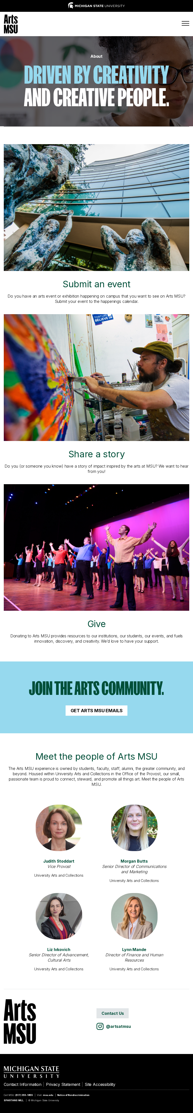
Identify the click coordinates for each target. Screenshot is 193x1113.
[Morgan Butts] (134, 828)
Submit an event (96, 284)
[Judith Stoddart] (59, 828)
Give (96, 623)
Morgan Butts (134, 861)
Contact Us (113, 1013)
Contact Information (22, 1084)
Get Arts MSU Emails (97, 710)
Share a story (96, 454)
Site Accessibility (100, 1084)
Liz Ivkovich (58, 949)
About (96, 56)
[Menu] (185, 23)
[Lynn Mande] (134, 916)
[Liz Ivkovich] (59, 916)
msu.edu (48, 1095)
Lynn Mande (134, 949)
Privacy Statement (63, 1084)
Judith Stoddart (59, 861)
